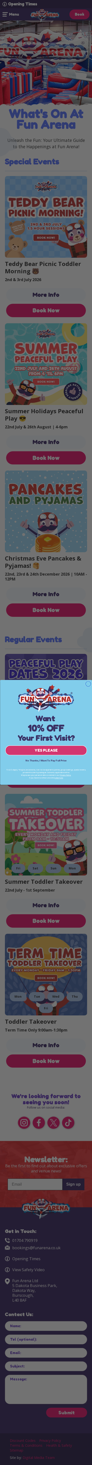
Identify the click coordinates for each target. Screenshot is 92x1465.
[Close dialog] (88, 684)
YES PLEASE (46, 750)
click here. (59, 778)
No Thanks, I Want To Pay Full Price (46, 760)
